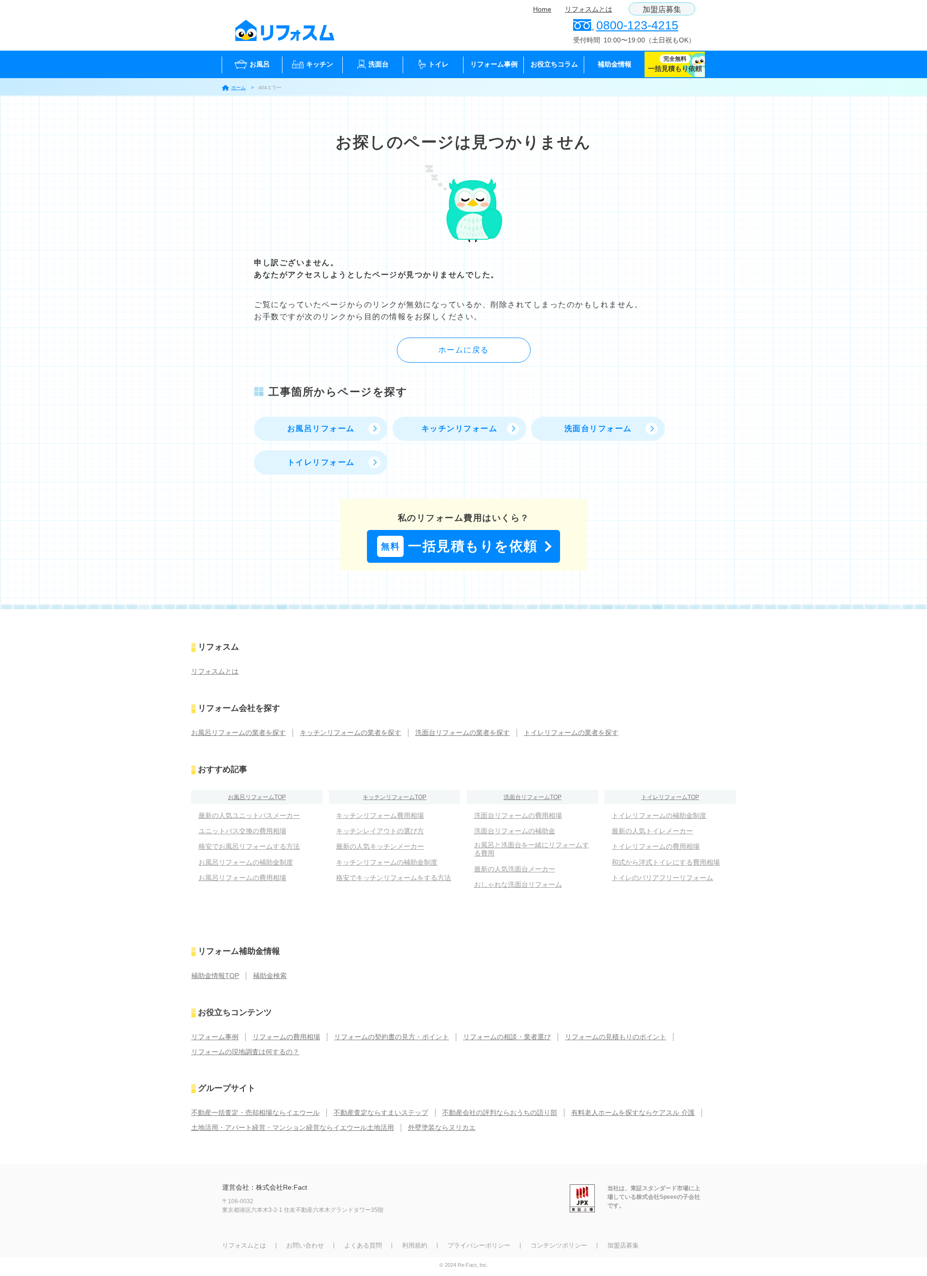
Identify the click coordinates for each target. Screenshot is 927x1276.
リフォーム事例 (494, 64)
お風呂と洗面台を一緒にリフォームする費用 (531, 849)
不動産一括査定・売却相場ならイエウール (255, 1112)
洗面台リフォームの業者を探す (462, 732)
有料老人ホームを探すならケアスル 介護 (633, 1112)
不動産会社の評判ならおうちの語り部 (499, 1112)
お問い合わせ (305, 1245)
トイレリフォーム (321, 462)
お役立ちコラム (554, 64)
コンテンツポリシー (559, 1245)
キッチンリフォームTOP (394, 797)
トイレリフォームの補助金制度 (659, 815)
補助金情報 (615, 64)
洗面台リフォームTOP (533, 797)
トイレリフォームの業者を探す (571, 732)
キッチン (319, 64)
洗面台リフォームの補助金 (514, 831)
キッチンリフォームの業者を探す (350, 732)
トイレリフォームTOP (670, 797)
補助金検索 (270, 975)
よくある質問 (363, 1245)
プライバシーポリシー (479, 1245)
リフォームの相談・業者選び (507, 1037)
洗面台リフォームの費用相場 (518, 815)
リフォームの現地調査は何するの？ (245, 1052)
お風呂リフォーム (321, 428)
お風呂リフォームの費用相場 (242, 878)
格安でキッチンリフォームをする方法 (393, 878)
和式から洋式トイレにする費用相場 (666, 862)
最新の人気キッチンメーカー (380, 846)
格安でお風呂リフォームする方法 (249, 846)
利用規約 (414, 1245)
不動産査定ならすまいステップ (381, 1112)
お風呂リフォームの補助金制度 (245, 862)
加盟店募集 (662, 9)
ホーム (238, 87)
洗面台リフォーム (598, 428)
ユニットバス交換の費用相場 (242, 831)
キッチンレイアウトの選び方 (380, 831)
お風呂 (260, 64)
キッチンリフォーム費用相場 (380, 815)
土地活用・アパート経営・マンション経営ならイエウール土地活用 (292, 1127)
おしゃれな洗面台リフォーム (518, 884)
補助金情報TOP (215, 975)
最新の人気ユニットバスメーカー (249, 815)
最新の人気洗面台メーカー (514, 869)
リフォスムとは (588, 9)
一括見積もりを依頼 (459, 546)
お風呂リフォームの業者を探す (238, 732)
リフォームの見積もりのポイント (615, 1037)
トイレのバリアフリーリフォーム (662, 878)
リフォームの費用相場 (286, 1037)
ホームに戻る (463, 350)
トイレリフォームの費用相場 (656, 846)
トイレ (438, 64)
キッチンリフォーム (459, 428)
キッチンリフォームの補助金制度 (386, 862)
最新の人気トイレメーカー (652, 831)
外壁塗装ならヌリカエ (442, 1127)
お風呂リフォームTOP (257, 797)
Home (542, 9)
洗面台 (378, 64)
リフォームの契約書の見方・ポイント (391, 1037)
